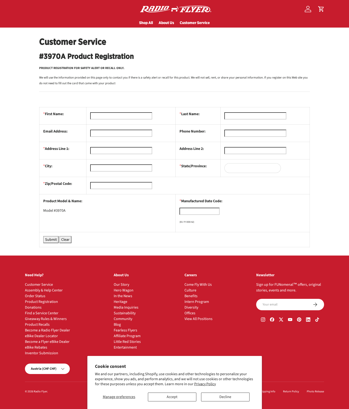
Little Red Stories (127, 341)
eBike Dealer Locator (41, 336)
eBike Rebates (36, 347)
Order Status (35, 296)
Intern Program (196, 301)
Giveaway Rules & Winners (46, 318)
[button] (321, 9)
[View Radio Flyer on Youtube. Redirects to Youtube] (290, 320)
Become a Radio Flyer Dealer (47, 330)
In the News (123, 296)
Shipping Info (267, 391)
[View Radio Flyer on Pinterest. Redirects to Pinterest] (299, 320)
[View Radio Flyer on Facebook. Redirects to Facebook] (272, 320)
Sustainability (125, 313)
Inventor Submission (41, 353)
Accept (172, 396)
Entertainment (125, 347)
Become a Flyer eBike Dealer (47, 341)
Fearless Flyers (125, 330)
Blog (117, 324)
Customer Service (195, 22)
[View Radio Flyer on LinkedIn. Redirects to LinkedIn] (308, 320)
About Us (166, 22)
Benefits (191, 296)
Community (123, 318)
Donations (33, 307)
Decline (225, 396)
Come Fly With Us (198, 284)
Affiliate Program (127, 336)
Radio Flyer (40, 391)
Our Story (121, 284)
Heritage (120, 301)
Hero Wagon (123, 290)
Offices (189, 313)
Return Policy (291, 391)
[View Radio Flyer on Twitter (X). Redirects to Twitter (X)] (281, 320)
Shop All (146, 22)
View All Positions (198, 318)
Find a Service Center (41, 313)
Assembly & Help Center (44, 290)
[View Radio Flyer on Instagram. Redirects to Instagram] (263, 320)
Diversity (191, 307)
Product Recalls (37, 324)
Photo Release (315, 391)
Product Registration (41, 301)
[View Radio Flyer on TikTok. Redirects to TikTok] (317, 320)
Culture (190, 290)
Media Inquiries (126, 307)
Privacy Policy (205, 384)
